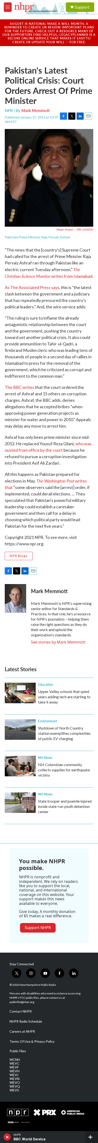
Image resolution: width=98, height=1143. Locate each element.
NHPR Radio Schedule (26, 1021)
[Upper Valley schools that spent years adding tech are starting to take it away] (20, 693)
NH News (45, 757)
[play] (7, 1137)
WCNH (15, 1060)
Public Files (18, 1051)
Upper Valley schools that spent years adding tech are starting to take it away (64, 696)
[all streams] (91, 1137)
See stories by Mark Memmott (58, 642)
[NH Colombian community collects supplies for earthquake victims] (20, 766)
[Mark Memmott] (15, 598)
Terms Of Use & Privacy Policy (32, 1041)
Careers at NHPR (22, 1031)
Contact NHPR (21, 1011)
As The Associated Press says (32, 287)
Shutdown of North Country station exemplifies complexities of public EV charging (64, 733)
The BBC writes (19, 387)
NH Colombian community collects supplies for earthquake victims (64, 769)
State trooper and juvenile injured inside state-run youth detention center (65, 806)
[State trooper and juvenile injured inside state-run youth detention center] (20, 802)
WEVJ (14, 1075)
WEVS (14, 1090)
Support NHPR (38, 927)
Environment (47, 721)
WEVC (15, 1063)
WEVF (14, 1067)
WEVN (15, 1079)
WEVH (15, 1071)
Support (82, 7)
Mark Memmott (35, 110)
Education (45, 684)
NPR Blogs (19, 556)
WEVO (15, 1082)
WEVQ (15, 1086)
